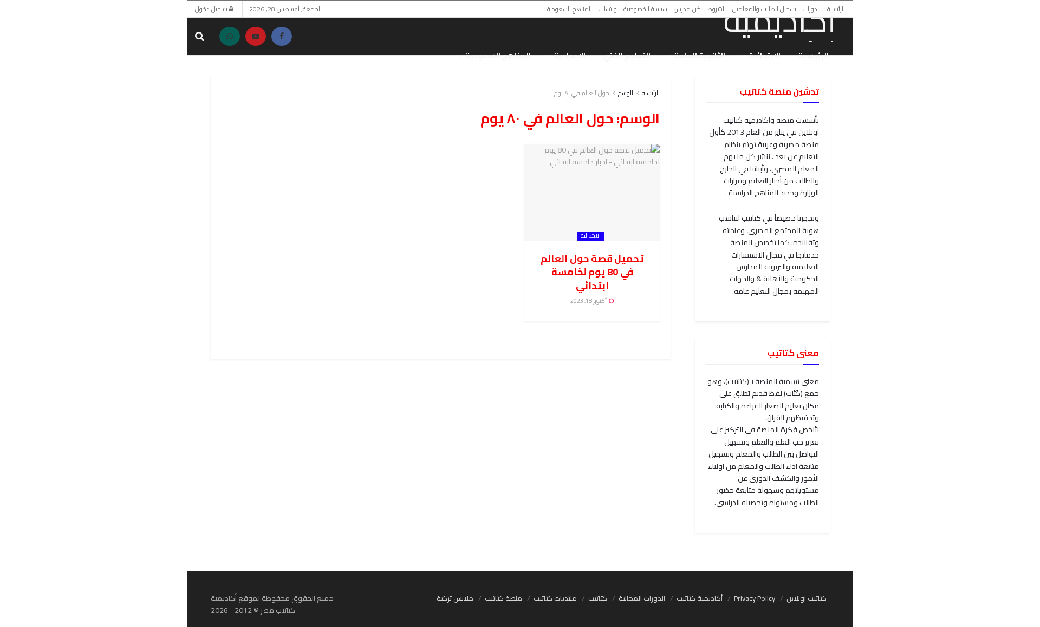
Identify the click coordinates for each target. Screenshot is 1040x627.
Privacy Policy (754, 598)
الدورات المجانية (642, 598)
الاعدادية (570, 56)
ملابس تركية (455, 598)
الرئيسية (836, 9)
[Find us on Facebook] (281, 36)
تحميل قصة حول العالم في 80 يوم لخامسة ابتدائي (592, 271)
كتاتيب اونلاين (806, 598)
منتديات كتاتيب (555, 598)
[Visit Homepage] (766, 22)
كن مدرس (687, 9)
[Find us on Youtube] (255, 36)
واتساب (608, 9)
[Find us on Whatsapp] (229, 36)
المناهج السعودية (569, 9)
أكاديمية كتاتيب (700, 598)
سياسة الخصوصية (645, 9)
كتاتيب (597, 598)
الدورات (812, 9)
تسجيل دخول (212, 9)
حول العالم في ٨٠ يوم (581, 93)
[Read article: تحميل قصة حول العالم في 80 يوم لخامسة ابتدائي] (592, 192)
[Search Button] (199, 36)
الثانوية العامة (699, 56)
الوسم (625, 93)
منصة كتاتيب (503, 598)
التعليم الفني (627, 56)
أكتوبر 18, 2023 (589, 300)
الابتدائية (765, 56)
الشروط (716, 9)
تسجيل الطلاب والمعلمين (764, 9)
